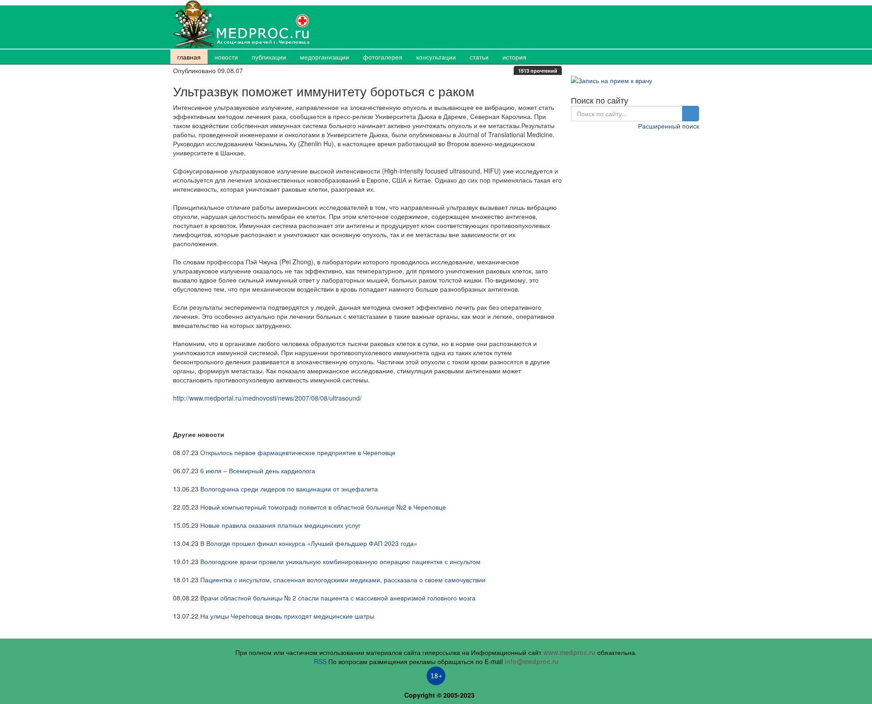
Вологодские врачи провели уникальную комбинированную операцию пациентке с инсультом (340, 561)
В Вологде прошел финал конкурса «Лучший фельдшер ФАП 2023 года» (308, 543)
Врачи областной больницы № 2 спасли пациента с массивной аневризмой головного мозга (338, 597)
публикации (269, 56)
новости (226, 56)
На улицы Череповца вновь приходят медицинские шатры (287, 615)
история (514, 56)
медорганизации (324, 56)
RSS (320, 661)
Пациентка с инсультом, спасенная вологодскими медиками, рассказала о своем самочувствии (343, 579)
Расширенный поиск (668, 125)
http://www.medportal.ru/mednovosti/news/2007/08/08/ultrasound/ (267, 397)
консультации (436, 56)
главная (189, 56)
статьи (479, 56)
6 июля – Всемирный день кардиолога (257, 470)
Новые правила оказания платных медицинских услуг (280, 525)
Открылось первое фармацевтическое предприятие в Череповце (298, 452)
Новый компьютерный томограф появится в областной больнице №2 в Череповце (323, 506)
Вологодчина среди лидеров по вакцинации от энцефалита (289, 488)
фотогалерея (382, 56)
